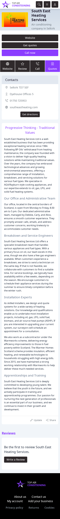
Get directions (30, 114)
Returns (34, 507)
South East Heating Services (40, 15)
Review (22, 68)
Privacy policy (14, 507)
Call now (30, 52)
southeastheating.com (24, 107)
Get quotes (30, 45)
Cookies (49, 507)
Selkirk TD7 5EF (19, 87)
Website (30, 38)
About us (20, 497)
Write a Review (16, 459)
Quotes (52, 68)
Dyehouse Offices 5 (21, 94)
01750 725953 (18, 100)
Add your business (40, 501)
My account (15, 501)
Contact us (39, 497)
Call (37, 68)
